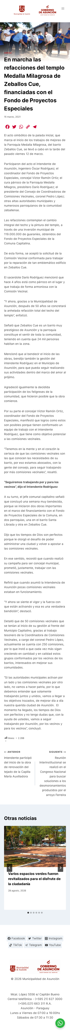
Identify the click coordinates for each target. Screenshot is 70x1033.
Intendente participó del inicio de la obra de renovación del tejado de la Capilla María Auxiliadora (18, 764)
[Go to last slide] (9, 868)
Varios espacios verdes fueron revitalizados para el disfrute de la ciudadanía (34, 879)
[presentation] (35, 846)
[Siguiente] (60, 868)
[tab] (28, 913)
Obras (8, 53)
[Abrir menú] (63, 8)
